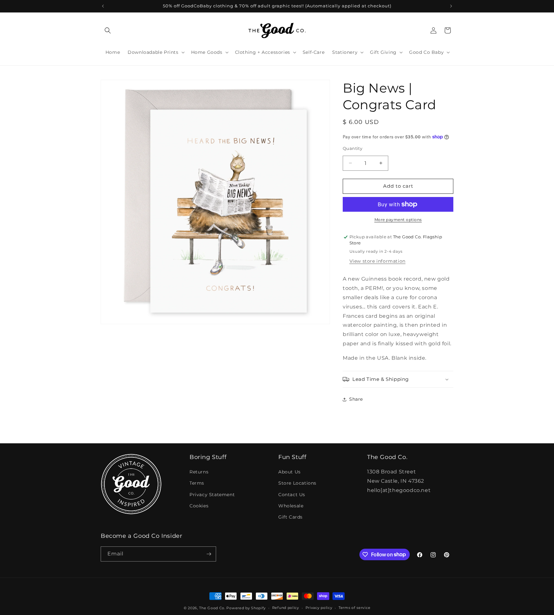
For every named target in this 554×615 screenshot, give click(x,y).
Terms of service (354, 607)
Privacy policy (319, 607)
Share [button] (356, 399)
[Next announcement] (451, 6)
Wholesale (290, 506)
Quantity (352, 148)
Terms (196, 483)
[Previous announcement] (103, 6)
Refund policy (285, 607)
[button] (108, 30)
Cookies (198, 506)
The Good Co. (212, 608)
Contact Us (291, 494)
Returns (198, 472)
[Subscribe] (209, 554)
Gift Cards (290, 517)
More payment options (398, 219)
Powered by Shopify (246, 608)
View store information (377, 261)
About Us (289, 472)
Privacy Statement (212, 494)
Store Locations (297, 483)
